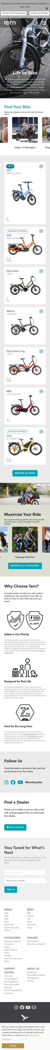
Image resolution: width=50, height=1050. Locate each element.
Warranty (8, 988)
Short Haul (31, 925)
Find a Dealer (33, 941)
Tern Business (33, 978)
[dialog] (25, 1037)
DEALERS (32, 938)
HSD (6, 916)
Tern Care (8, 976)
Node (29, 922)
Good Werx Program (36, 975)
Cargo (7, 947)
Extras (6, 961)
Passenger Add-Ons (25, 557)
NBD (6, 919)
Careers (30, 981)
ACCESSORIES (12, 938)
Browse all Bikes (25, 473)
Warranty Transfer (11, 985)
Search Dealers (16, 827)
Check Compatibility (13, 990)
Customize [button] (6, 1039)
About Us (33, 969)
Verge (29, 928)
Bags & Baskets (10, 950)
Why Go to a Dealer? (36, 944)
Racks (6, 953)
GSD (6, 913)
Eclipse (30, 916)
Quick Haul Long (11, 928)
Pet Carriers (9, 944)
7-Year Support (31, 736)
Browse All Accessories (25, 566)
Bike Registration (11, 982)
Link (29, 919)
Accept (12, 1046)
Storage (7, 956)
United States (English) (13, 13)
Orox (6, 922)
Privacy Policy (33, 1035)
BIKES (30, 909)
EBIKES (8, 909)
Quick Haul (9, 925)
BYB (29, 913)
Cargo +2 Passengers (25, 148)
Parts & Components (13, 959)
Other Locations (39, 13)
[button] (43, 23)
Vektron (7, 930)
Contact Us (8, 993)
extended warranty (30, 734)
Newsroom (32, 972)
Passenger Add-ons (12, 941)
